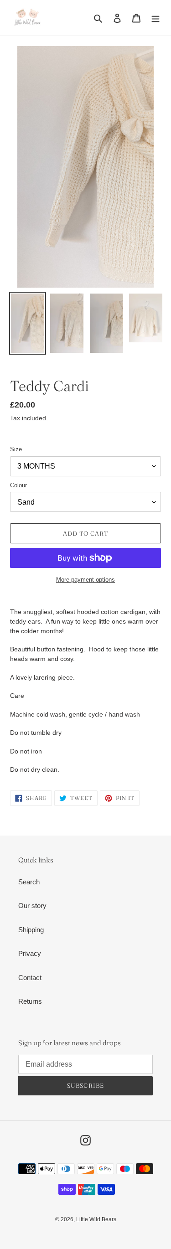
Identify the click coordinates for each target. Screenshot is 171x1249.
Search (29, 882)
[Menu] (155, 18)
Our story (32, 905)
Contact (29, 977)
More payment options (85, 579)
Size (16, 449)
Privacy (29, 953)
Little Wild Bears (96, 1219)
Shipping (31, 930)
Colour (18, 485)
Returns (30, 1001)
